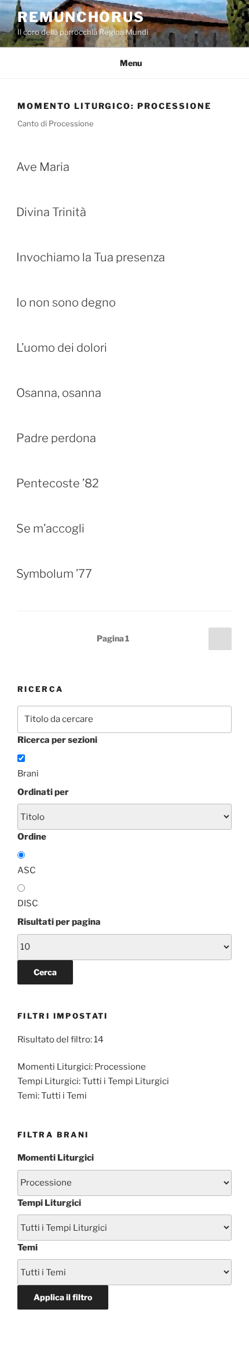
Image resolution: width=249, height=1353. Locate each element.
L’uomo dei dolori (61, 348)
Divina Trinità (51, 212)
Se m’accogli (50, 528)
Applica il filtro (63, 1297)
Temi (27, 1247)
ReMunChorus (81, 17)
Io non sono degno (66, 302)
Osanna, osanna (58, 393)
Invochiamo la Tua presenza (90, 257)
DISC (27, 903)
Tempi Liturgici (49, 1203)
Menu (131, 63)
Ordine (31, 837)
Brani (28, 773)
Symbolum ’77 (54, 574)
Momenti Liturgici (55, 1158)
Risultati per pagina (59, 922)
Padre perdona (56, 438)
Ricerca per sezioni (57, 740)
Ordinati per (43, 792)
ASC (26, 870)
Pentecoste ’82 (57, 483)
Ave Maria (42, 167)
